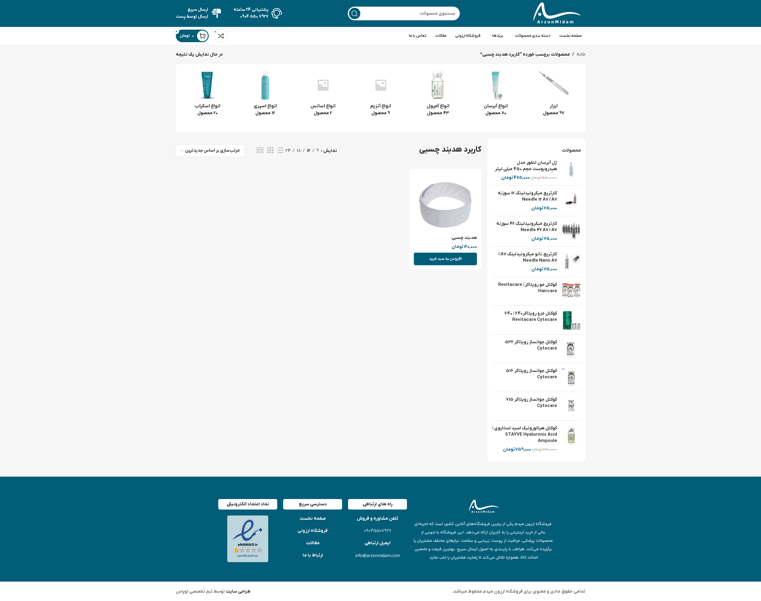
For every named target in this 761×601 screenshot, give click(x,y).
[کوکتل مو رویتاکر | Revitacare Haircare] (571, 291)
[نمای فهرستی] (280, 150)
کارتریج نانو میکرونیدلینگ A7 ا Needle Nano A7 (527, 257)
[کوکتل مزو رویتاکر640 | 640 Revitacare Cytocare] (571, 320)
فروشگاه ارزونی (313, 531)
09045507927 (377, 530)
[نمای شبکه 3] (270, 150)
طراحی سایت (238, 591)
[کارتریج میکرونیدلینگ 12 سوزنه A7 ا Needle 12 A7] (571, 200)
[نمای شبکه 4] (260, 150)
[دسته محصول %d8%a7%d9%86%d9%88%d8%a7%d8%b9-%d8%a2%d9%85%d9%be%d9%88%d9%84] (438, 95)
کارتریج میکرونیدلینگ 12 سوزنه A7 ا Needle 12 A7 (527, 196)
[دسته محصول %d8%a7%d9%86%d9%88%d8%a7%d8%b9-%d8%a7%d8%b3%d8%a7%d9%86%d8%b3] (323, 95)
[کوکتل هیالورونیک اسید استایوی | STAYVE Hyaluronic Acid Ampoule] (571, 439)
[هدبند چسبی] (445, 202)
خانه (581, 54)
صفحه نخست (313, 518)
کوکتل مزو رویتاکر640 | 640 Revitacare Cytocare (530, 316)
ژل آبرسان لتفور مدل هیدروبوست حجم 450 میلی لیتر (526, 166)
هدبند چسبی (464, 238)
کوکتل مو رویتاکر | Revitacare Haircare (527, 288)
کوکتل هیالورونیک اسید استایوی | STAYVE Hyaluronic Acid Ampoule (524, 434)
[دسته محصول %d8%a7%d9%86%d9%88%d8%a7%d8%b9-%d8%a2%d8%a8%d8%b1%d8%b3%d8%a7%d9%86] (496, 95)
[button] (445, 259)
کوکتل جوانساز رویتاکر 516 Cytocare (531, 374)
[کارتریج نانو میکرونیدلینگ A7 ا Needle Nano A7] (571, 261)
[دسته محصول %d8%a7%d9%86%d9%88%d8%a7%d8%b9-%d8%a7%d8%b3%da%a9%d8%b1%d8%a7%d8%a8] (208, 95)
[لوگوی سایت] (555, 13)
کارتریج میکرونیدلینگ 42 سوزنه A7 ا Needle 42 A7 (526, 227)
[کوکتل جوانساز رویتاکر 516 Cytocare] (571, 377)
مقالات (313, 543)
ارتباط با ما (313, 555)
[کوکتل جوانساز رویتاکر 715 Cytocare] (571, 406)
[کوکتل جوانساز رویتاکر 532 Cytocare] (571, 349)
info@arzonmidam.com (377, 555)
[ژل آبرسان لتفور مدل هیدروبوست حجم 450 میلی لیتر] (571, 170)
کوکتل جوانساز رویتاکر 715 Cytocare (531, 402)
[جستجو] (354, 13)
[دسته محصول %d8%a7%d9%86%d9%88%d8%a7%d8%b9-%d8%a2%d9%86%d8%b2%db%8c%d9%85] (380, 95)
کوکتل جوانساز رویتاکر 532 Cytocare (531, 345)
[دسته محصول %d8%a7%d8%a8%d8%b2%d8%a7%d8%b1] (553, 95)
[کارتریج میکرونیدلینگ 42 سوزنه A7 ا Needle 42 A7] (571, 231)
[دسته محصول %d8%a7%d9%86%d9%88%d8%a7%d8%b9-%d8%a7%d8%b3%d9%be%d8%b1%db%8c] (265, 95)
